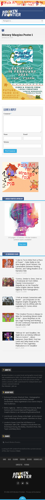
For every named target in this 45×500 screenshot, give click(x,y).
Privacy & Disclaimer (33, 492)
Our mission (6, 386)
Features (22, 459)
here (18, 451)
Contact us (19, 465)
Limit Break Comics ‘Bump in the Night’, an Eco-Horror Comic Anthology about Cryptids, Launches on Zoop (23, 417)
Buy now (22, 244)
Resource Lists (38, 459)
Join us (14, 386)
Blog (9, 459)
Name (6, 134)
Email (25, 134)
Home (4, 459)
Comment (7, 114)
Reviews (29, 459)
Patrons (26, 465)
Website (6, 142)
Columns (15, 459)
